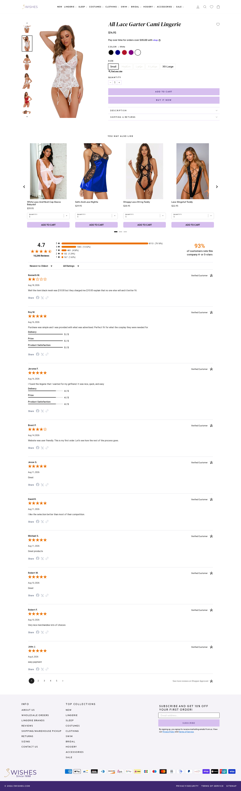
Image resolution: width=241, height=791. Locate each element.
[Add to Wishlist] (218, 24)
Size (111, 61)
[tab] (115, 231)
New (59, 6)
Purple (131, 52)
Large (139, 66)
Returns (27, 736)
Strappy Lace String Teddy (136, 202)
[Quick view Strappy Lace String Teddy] (144, 171)
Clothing (111, 6)
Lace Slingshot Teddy (182, 202)
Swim (124, 6)
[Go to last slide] (24, 187)
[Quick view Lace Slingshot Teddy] (192, 171)
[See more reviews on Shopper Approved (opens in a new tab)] (47, 297)
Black (111, 52)
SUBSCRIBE (189, 723)
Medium (126, 66)
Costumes (95, 6)
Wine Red (124, 52)
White (138, 52)
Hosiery (148, 6)
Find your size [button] (116, 71)
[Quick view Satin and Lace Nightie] (96, 171)
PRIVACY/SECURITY (187, 786)
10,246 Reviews (41, 255)
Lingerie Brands (33, 720)
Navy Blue (117, 52)
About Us (28, 709)
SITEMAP (231, 786)
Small (113, 66)
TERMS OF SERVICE (212, 786)
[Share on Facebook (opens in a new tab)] (37, 297)
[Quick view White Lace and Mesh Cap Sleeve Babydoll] (48, 171)
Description (118, 110)
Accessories (165, 6)
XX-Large (167, 66)
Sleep (82, 6)
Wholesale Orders (35, 715)
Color (116, 46)
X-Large (152, 66)
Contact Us (29, 746)
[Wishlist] (211, 7)
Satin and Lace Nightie (86, 202)
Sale (179, 6)
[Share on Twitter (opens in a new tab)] (42, 297)
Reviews (27, 725)
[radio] (120, 243)
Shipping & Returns (123, 117)
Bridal (135, 6)
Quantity (114, 77)
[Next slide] (217, 187)
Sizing (25, 741)
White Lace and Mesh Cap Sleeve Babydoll (44, 203)
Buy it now (164, 100)
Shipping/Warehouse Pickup (41, 731)
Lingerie (69, 6)
